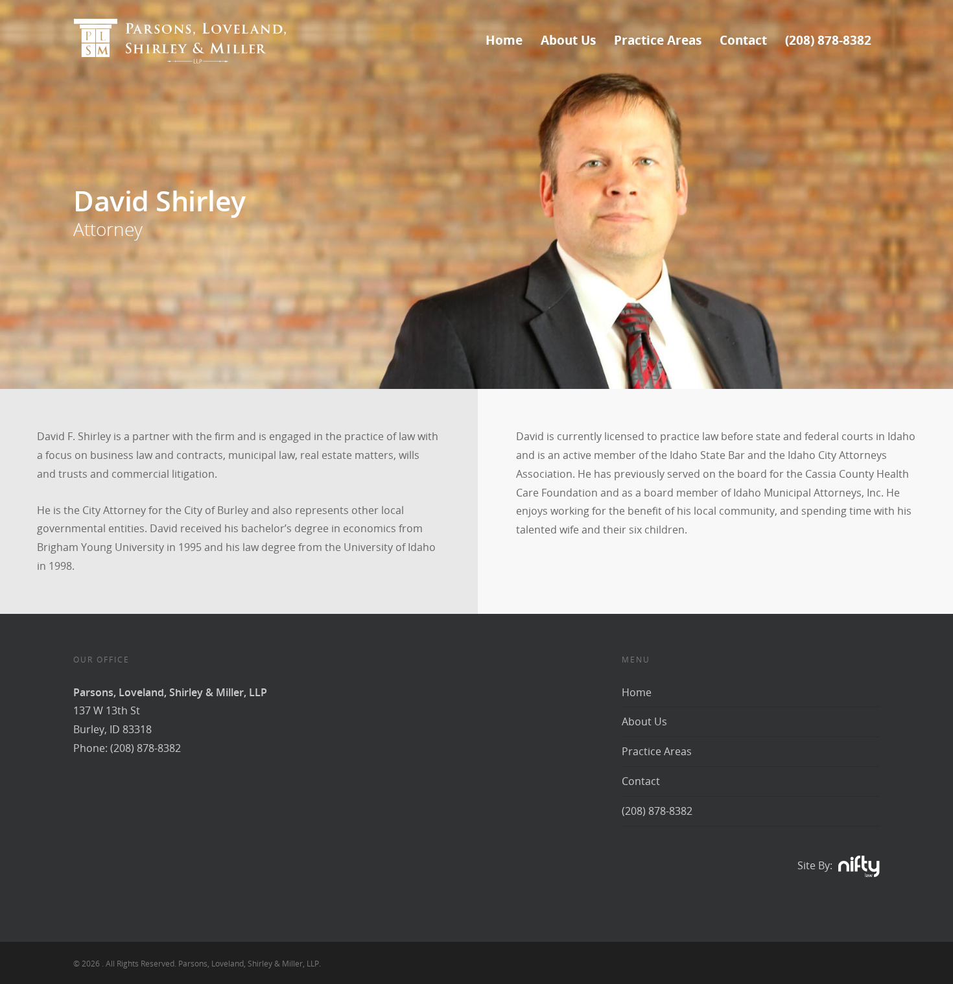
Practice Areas (657, 40)
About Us (568, 40)
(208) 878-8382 (828, 40)
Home (504, 40)
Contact (743, 40)
